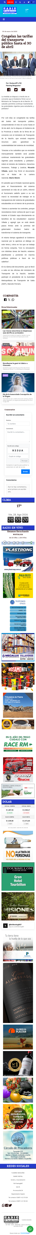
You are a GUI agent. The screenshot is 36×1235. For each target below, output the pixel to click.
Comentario (9, 428)
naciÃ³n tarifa (25, 26)
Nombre (8, 420)
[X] (20, 2)
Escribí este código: (13, 446)
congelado (7, 23)
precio (18, 23)
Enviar (25, 472)
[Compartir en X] (9, 299)
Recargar (25, 460)
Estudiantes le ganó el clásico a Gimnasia (15, 364)
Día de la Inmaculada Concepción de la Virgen (17, 395)
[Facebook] (24, 2)
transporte (8, 26)
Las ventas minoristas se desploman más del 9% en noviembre (17, 332)
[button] (5, 2)
